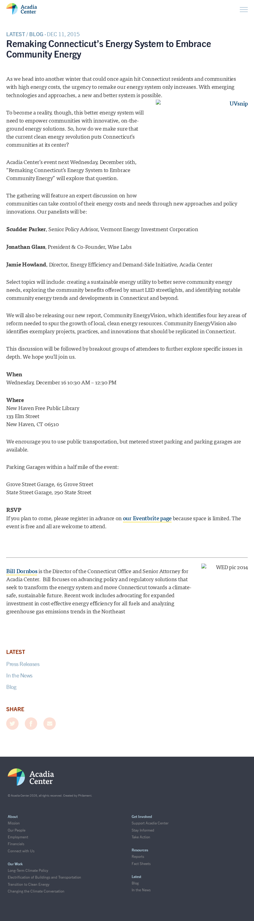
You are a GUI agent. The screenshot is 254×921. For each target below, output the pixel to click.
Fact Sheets (141, 863)
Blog (11, 687)
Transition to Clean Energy (29, 884)
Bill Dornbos (21, 571)
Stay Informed (143, 830)
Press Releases (22, 664)
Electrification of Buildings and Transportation (44, 877)
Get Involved (142, 816)
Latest (136, 876)
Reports (138, 856)
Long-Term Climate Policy (28, 870)
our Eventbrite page (147, 518)
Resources (140, 850)
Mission (14, 823)
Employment (18, 837)
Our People (16, 830)
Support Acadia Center (150, 823)
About (13, 816)
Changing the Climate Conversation (36, 891)
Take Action (141, 837)
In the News (19, 675)
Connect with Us (21, 851)
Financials (16, 843)
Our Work (15, 864)
